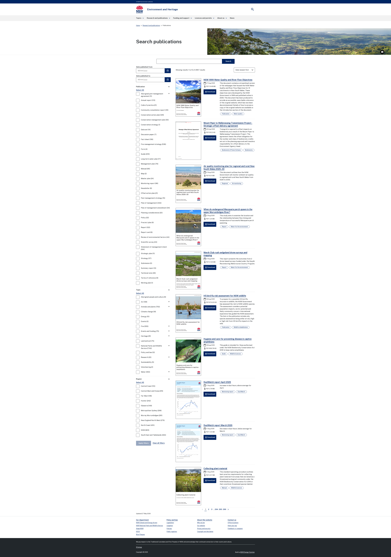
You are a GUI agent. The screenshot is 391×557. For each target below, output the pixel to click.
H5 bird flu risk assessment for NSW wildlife (225, 295)
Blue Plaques (140, 534)
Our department (142, 520)
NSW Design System (247, 552)
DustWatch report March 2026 (218, 425)
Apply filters (143, 443)
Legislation (170, 522)
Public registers (172, 531)
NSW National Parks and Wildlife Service (149, 525)
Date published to (143, 76)
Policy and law (172, 520)
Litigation (170, 525)
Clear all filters (159, 443)
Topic (138, 290)
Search (228, 61)
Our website (201, 525)
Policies (169, 528)
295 (220, 509)
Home (138, 25)
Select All (140, 90)
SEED (138, 531)
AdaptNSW (139, 528)
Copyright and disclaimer (205, 531)
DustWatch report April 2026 (217, 382)
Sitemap (139, 547)
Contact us (232, 520)
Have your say (232, 525)
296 (225, 509)
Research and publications (151, 25)
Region (139, 379)
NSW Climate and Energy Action (146, 522)
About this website (204, 520)
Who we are (201, 522)
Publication (140, 87)
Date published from (144, 67)
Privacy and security (203, 528)
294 (216, 509)
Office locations (233, 522)
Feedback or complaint (235, 528)
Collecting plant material (215, 468)
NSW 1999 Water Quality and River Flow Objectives (228, 80)
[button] (139, 18)
